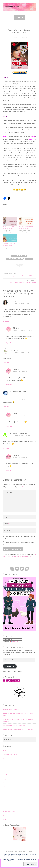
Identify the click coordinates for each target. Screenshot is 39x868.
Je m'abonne (9, 666)
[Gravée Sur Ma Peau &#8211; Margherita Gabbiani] (10, 221)
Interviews (6, 795)
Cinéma (5, 762)
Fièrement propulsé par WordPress (19, 851)
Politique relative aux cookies (15, 860)
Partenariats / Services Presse (24, 27)
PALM (4, 803)
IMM (4, 791)
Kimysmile (14, 350)
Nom (5, 517)
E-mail (6, 523)
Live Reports (6, 799)
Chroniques (7, 27)
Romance (28, 259)
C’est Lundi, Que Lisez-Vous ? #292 (17, 275)
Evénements (6, 787)
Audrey (13, 301)
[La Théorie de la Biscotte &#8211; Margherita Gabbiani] (10, 238)
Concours (5, 766)
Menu (20, 18)
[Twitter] (22, 569)
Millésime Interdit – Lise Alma (11, 709)
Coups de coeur (7, 771)
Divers (4, 783)
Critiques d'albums (8, 779)
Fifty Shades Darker (18, 391)
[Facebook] (12, 569)
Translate (15, 641)
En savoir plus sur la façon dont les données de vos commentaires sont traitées (19, 556)
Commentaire (7, 493)
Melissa (24, 37)
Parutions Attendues (9, 811)
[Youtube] (27, 569)
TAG (4, 815)
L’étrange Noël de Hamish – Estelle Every (14, 725)
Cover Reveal (6, 775)
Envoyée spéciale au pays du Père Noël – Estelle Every (18, 729)
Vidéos (5, 819)
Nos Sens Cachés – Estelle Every (23, 282)
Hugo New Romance (19, 256)
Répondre (6, 321)
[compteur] (11, 681)
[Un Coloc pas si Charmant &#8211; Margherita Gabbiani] (26, 221)
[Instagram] (17, 569)
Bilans (4, 750)
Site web (6, 530)
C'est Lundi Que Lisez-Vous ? (11, 754)
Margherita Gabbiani (15, 259)
